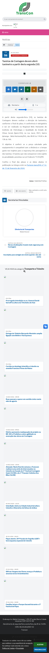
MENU (6, 32)
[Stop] (27, 99)
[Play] (22, 99)
